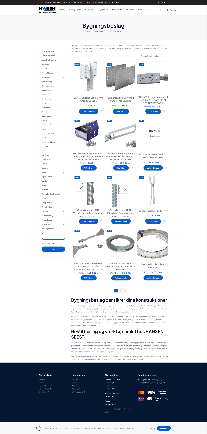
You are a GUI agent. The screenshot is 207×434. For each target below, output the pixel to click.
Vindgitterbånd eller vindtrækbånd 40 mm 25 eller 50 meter (120, 266)
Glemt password (78, 392)
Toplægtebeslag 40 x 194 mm (153, 210)
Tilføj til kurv (121, 111)
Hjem (88, 31)
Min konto (76, 380)
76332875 (115, 2)
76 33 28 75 (111, 389)
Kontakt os (43, 380)
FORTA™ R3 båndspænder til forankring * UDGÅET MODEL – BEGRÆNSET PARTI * (153, 100)
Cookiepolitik (44, 392)
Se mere (152, 428)
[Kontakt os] (165, 2)
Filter (53, 249)
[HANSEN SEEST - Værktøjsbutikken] (47, 10)
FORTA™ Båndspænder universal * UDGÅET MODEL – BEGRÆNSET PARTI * (120, 156)
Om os (41, 383)
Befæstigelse (99, 31)
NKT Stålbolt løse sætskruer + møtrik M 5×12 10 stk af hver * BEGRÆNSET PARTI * (88, 156)
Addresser (76, 386)
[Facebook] (159, 2)
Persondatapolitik (46, 389)
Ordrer (74, 383)
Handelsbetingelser (46, 386)
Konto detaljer (77, 389)
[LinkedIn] (162, 2)
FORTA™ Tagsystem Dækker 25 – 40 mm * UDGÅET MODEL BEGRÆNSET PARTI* (88, 266)
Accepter (163, 428)
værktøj (158, 349)
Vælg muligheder (88, 111)
